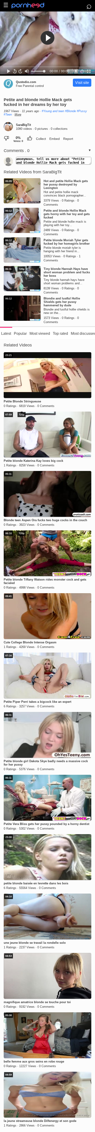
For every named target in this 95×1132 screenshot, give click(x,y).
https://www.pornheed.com (32, 5)
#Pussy (82, 111)
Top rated (60, 333)
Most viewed (40, 333)
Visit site (82, 83)
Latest (6, 333)
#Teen (8, 114)
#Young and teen (53, 111)
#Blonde (70, 111)
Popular (20, 333)
